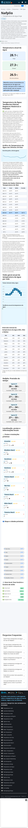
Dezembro (5, 368)
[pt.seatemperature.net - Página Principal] (6, 2)
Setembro (6, 360)
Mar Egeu (23, 9)
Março (5, 343)
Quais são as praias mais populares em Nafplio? (13, 676)
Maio (6, 349)
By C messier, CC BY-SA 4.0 (13, 43)
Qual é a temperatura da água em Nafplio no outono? (13, 664)
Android (16, 90)
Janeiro (6, 338)
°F (25, 5)
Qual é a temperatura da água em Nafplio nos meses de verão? (13, 653)
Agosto (6, 357)
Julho (6, 354)
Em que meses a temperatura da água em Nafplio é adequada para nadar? (13, 646)
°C (22, 5)
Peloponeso (15, 9)
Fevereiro (6, 341)
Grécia (8, 9)
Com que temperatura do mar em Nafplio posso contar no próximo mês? (13, 682)
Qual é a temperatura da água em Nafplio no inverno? (13, 670)
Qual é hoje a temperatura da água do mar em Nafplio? (13, 639)
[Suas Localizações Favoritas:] (22, 2)
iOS (11, 90)
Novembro (5, 365)
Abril (6, 346)
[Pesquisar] (19, 2)
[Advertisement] (14, 618)
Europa (3, 9)
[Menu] (25, 2)
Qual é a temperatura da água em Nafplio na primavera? (13, 658)
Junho (6, 352)
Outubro (6, 363)
